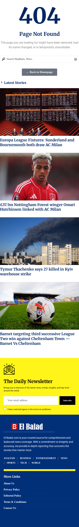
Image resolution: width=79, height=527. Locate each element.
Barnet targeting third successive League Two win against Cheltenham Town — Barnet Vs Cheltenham (37, 339)
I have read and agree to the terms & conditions (29, 409)
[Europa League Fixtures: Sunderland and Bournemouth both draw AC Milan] (39, 112)
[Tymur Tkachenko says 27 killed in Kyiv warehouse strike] (39, 241)
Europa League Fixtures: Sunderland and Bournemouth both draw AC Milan (37, 142)
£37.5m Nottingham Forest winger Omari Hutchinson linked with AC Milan (37, 207)
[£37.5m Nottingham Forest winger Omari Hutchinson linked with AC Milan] (39, 176)
